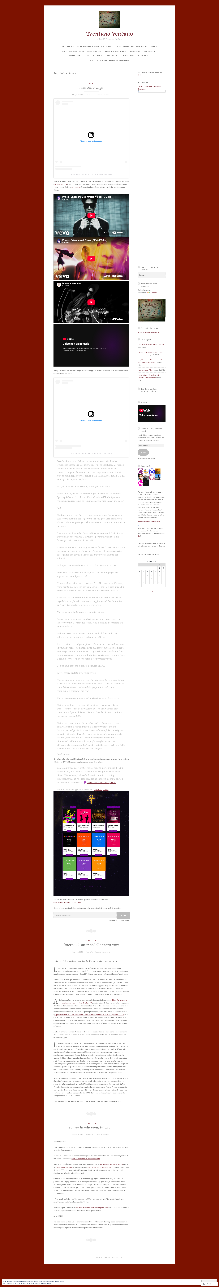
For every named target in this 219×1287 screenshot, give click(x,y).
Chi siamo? (67, 46)
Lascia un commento (103, 95)
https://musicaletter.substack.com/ (67, 902)
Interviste (135, 51)
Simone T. (89, 95)
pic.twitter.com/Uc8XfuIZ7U (101, 782)
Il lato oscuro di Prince (145, 370)
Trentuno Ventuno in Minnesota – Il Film (135, 46)
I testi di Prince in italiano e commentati (109, 60)
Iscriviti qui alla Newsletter (120, 56)
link (139, 536)
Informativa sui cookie (45, 1283)
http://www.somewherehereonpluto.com (92, 1207)
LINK (139, 75)
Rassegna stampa (95, 56)
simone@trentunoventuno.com (149, 332)
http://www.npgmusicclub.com (99, 1167)
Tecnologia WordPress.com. (109, 1258)
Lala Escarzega (91, 87)
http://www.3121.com (64, 1167)
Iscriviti (123, 915)
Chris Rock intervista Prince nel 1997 (151, 345)
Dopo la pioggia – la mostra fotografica (81, 51)
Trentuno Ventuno (109, 33)
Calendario (143, 56)
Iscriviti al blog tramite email (151, 429)
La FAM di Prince (75, 56)
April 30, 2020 (101, 789)
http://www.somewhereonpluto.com (86, 1158)
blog (91, 83)
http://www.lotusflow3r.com (111, 1164)
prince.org (76, 187)
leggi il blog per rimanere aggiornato (94, 46)
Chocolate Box (61, 184)
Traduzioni (149, 51)
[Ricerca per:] (152, 275)
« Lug (151, 591)
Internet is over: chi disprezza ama (91, 944)
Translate (154, 293)
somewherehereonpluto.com (91, 1127)
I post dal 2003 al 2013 (115, 51)
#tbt (88, 941)
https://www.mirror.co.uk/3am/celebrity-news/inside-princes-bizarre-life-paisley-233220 (89, 1014)
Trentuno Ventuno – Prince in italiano (150, 390)
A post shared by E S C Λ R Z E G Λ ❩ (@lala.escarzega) (91, 174)
